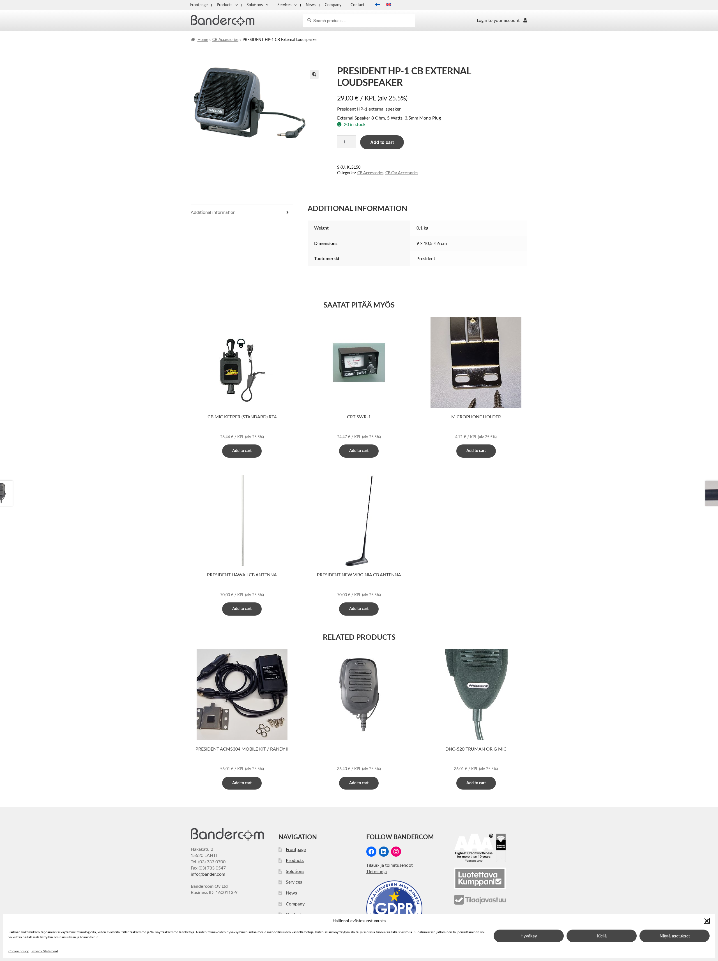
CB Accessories (225, 40)
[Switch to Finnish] (375, 5)
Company (333, 5)
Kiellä (602, 936)
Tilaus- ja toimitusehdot (389, 865)
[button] (707, 921)
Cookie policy (18, 951)
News (311, 5)
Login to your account (498, 20)
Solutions (255, 5)
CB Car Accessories (401, 173)
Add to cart (382, 142)
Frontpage (199, 5)
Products (224, 5)
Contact (357, 5)
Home (202, 40)
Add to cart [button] (242, 451)
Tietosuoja (376, 872)
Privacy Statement (44, 951)
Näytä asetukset (675, 936)
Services (284, 5)
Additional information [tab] (213, 212)
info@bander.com (208, 874)
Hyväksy (529, 936)
